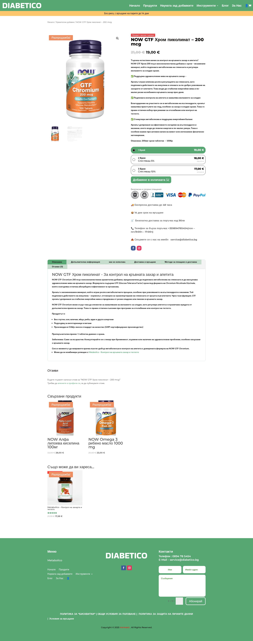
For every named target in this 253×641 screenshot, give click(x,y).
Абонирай (195, 601)
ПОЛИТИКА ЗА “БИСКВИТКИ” (77, 614)
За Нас (237, 5)
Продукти (150, 5)
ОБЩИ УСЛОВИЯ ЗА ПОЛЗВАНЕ (117, 614)
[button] (117, 38)
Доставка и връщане (145, 262)
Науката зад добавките (176, 5)
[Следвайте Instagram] (139, 248)
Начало (134, 5)
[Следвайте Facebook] (133, 248)
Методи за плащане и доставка (181, 262)
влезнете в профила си (69, 383)
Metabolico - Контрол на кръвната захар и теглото (114, 352)
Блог (225, 5)
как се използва (117, 262)
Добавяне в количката (149, 180)
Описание (57, 262)
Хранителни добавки (65, 22)
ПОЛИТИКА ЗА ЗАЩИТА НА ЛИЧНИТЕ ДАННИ (166, 614)
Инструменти (206, 5)
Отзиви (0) (57, 266)
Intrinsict (124, 627)
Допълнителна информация (85, 262)
